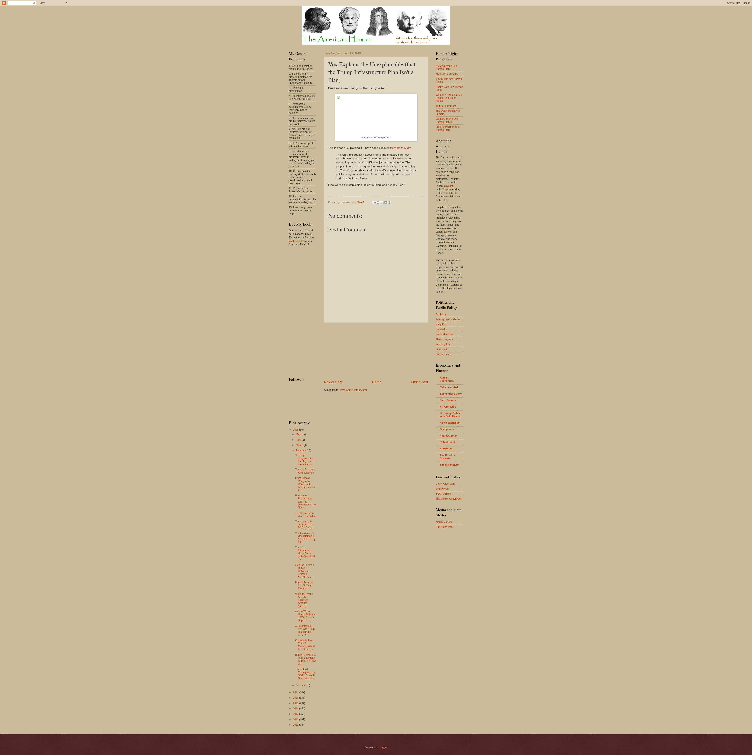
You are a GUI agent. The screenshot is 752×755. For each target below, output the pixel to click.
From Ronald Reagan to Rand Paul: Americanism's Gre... (305, 484)
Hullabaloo (441, 329)
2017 (296, 692)
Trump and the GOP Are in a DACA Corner (304, 524)
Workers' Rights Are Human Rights (447, 120)
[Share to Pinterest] (389, 202)
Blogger (383, 747)
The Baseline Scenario (448, 457)
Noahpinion (447, 429)
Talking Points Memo (448, 319)
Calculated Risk (449, 387)
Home (376, 382)
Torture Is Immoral (446, 105)
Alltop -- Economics (447, 379)
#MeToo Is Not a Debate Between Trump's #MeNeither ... (304, 571)
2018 (296, 429)
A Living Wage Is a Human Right (446, 67)
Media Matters (444, 521)
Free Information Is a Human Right (447, 128)
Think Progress (444, 339)
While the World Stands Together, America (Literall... (304, 600)
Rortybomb (446, 448)
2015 (296, 703)
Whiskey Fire (443, 344)
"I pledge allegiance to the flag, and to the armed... (305, 460)
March (300, 445)
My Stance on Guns (447, 73)
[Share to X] (382, 202)
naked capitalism (450, 422)
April (299, 439)
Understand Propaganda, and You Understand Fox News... (305, 501)
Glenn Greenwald (445, 483)
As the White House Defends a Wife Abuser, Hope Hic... (305, 616)
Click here (294, 241)
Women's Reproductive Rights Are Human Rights (449, 97)
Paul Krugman (448, 435)
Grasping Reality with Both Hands (450, 415)
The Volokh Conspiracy (449, 498)
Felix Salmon (448, 400)
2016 (296, 697)
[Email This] (374, 202)
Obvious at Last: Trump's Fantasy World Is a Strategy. (305, 645)
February (301, 450)
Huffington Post (444, 526)
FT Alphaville (448, 406)
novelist (448, 185)
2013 (296, 714)
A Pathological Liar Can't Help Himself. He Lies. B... (305, 630)
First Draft (441, 349)
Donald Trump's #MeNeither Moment (304, 585)
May (299, 434)
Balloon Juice (443, 354)
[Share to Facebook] (385, 202)
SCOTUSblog (443, 493)
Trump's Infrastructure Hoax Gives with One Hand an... (305, 553)
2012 (296, 719)
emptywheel (442, 488)
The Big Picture (449, 464)
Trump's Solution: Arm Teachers (305, 471)
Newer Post (333, 382)
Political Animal (444, 334)
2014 (296, 708)
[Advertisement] (376, 351)
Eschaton (441, 314)
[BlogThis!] (378, 202)
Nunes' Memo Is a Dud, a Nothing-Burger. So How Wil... (305, 659)
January (301, 685)
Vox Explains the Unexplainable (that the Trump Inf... (305, 537)
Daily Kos (441, 324)
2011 (296, 724)
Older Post (419, 382)
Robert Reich (448, 442)
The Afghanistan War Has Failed (305, 514)
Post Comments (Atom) (353, 389)
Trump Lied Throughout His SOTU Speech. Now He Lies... (305, 674)
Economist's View (451, 393)
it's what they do (400, 147)
